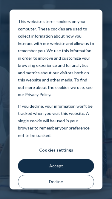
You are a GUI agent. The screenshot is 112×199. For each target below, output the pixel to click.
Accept (56, 165)
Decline (56, 181)
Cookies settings (56, 149)
